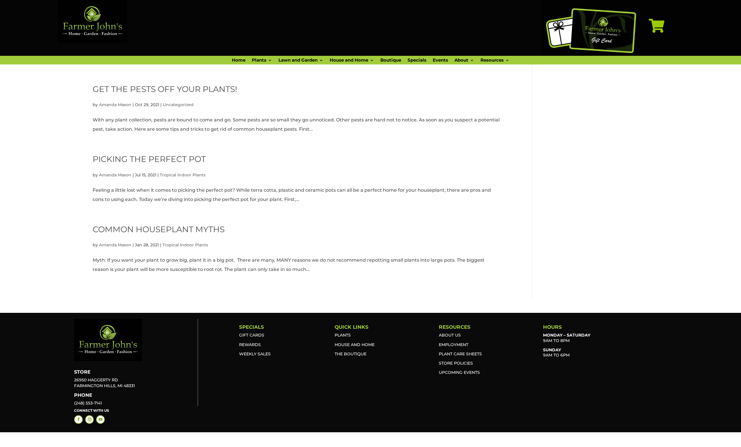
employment (453, 344)
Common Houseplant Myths (159, 229)
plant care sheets (460, 354)
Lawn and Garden (298, 60)
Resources (492, 60)
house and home (355, 344)
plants (343, 335)
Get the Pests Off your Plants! (165, 89)
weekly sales (255, 354)
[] (656, 40)
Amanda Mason (115, 104)
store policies (456, 363)
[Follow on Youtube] (100, 419)
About (461, 60)
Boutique (390, 60)
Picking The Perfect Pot (149, 159)
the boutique (350, 354)
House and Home (349, 60)
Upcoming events (459, 372)
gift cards (251, 335)
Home (238, 60)
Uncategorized (178, 104)
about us (450, 335)
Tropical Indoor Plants (183, 175)
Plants (259, 60)
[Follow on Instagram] (89, 419)
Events (440, 60)
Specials (417, 60)
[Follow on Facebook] (78, 419)
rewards (250, 344)
